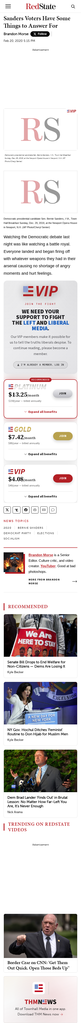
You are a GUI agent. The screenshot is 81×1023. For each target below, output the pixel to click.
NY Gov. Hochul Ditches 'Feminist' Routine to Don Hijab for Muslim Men (37, 732)
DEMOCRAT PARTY (17, 533)
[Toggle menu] (8, 6)
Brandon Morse (16, 34)
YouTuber (48, 566)
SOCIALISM (12, 538)
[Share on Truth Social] (16, 509)
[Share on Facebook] (25, 509)
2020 (7, 527)
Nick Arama (14, 812)
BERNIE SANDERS (30, 527)
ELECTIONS (45, 533)
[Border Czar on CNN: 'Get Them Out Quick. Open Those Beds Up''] (40, 935)
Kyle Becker (15, 672)
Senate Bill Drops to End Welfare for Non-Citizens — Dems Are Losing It (36, 664)
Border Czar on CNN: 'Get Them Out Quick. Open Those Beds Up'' (38, 965)
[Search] (73, 6)
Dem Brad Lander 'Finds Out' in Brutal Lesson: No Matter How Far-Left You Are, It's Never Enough (37, 801)
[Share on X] (7, 509)
